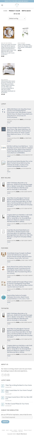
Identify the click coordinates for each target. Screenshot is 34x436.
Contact (20, 430)
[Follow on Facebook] (2, 375)
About (15, 430)
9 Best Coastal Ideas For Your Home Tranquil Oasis (18, 391)
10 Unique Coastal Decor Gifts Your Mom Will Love (18, 397)
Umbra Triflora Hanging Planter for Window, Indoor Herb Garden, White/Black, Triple (25, 46)
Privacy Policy (28, 430)
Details (8, 122)
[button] (2, 5)
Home (5, 11)
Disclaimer (15, 431)
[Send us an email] (5, 375)
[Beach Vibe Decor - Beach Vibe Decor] (17, 5)
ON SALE (21, 431)
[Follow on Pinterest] (8, 375)
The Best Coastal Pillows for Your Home (17, 404)
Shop (7, 430)
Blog (11, 430)
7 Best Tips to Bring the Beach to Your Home (18, 385)
